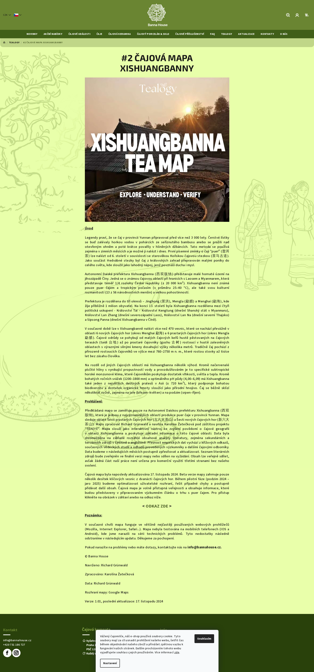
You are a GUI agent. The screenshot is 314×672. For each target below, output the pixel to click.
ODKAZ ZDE (156, 506)
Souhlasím (204, 639)
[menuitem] (32, 34)
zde (176, 652)
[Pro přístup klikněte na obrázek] (157, 149)
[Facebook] (7, 653)
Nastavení (110, 663)
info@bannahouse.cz (17, 640)
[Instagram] (16, 653)
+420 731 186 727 (14, 645)
